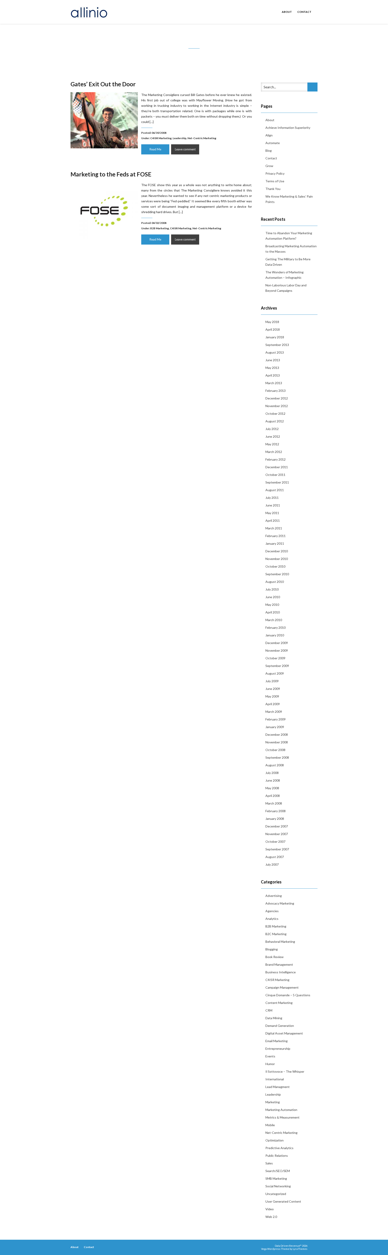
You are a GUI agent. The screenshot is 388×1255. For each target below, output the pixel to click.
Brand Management (279, 964)
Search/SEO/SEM (277, 1171)
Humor (270, 1064)
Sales (269, 1163)
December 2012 (276, 398)
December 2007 (276, 826)
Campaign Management (282, 987)
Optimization (274, 1140)
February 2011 (275, 536)
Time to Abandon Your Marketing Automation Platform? (288, 235)
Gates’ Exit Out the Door (103, 84)
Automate (272, 143)
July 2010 (272, 589)
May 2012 (272, 444)
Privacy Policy (274, 173)
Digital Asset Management (284, 1033)
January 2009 (274, 727)
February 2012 (275, 459)
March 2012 (273, 452)
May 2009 (272, 696)
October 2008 (275, 750)
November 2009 (276, 650)
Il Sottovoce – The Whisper (284, 1071)
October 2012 (275, 413)
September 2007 (277, 849)
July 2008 (272, 773)
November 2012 (276, 406)
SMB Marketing (276, 1178)
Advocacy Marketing (279, 903)
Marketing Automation (281, 1110)
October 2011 (275, 475)
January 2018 (274, 337)
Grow (269, 166)
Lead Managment (277, 1087)
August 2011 (274, 490)
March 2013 (273, 383)
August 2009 (274, 673)
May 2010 (272, 604)
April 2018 (272, 329)
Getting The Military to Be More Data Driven (288, 261)
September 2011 (277, 482)
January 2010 (274, 635)
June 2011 (272, 505)
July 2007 (272, 864)
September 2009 (277, 666)
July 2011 (272, 497)
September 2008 (277, 757)
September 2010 (277, 574)
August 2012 (274, 421)
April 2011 (272, 520)
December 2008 (276, 734)
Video (269, 1209)
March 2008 (273, 803)
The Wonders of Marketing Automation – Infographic (284, 274)
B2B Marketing (159, 228)
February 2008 (275, 811)
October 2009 (275, 658)
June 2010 (272, 597)
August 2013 (274, 352)
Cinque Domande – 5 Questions (287, 995)
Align (269, 135)
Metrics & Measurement (282, 1117)
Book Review (274, 957)
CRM (268, 1010)
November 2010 (276, 559)
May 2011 (272, 513)
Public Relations (276, 1155)
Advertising (273, 896)
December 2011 (276, 467)
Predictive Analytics (279, 1148)
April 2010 (272, 612)
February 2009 (275, 719)
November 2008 (276, 742)
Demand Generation (279, 1026)
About (287, 11)
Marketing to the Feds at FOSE (111, 174)
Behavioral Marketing (280, 941)
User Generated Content (283, 1201)
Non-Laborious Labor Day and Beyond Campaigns (285, 287)
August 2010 (274, 582)
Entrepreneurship (277, 1048)
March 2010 (273, 620)
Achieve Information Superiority (287, 127)
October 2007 (275, 841)
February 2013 (275, 390)
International (274, 1079)
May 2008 (272, 788)
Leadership (179, 138)
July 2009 (272, 681)
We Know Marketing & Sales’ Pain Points (289, 199)
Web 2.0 (271, 1217)
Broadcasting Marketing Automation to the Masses (291, 248)
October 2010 (275, 566)
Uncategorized (275, 1194)
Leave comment (185, 149)
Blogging (271, 949)
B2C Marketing (276, 934)
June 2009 (272, 689)
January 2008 (274, 818)
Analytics (271, 919)
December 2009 (276, 643)
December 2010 (276, 551)
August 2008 (274, 765)
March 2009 (273, 711)
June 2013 (272, 360)
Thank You (272, 189)
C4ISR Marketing (161, 138)
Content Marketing (279, 1003)
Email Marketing (276, 1041)
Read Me (155, 149)
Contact (304, 11)
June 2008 (272, 780)
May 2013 (272, 368)
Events (270, 1056)
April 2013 (272, 375)
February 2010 (275, 627)
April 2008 (272, 796)
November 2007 (276, 834)
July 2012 (272, 429)
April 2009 (272, 704)
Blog (268, 150)
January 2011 (274, 543)
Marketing (272, 1102)
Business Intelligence (280, 972)
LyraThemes (300, 1248)
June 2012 (272, 436)
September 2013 (277, 345)
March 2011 (273, 528)
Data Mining (273, 1018)
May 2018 (272, 322)
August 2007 (274, 857)
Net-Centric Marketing (201, 138)
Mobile (270, 1125)
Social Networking (278, 1186)
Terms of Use (274, 181)
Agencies (272, 911)
